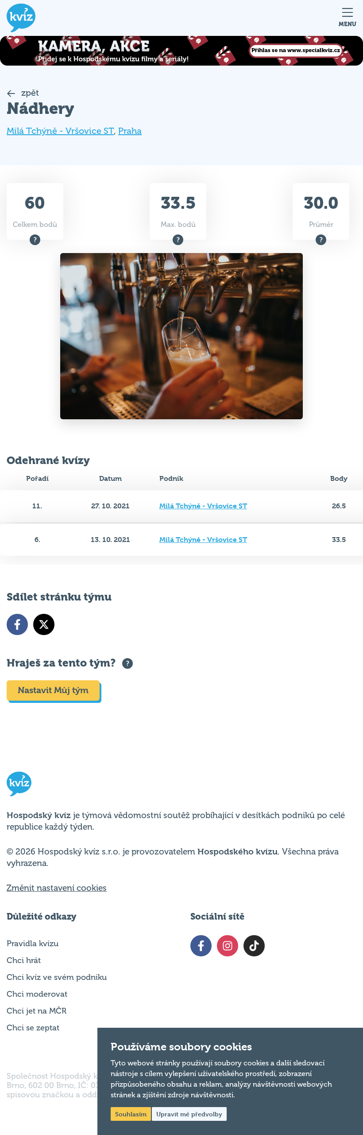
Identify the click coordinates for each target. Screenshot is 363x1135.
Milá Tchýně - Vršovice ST (60, 131)
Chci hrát (24, 960)
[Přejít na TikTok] (254, 945)
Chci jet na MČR (36, 1010)
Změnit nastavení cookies (57, 888)
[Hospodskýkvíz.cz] (21, 18)
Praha (130, 131)
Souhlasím (131, 1114)
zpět (29, 93)
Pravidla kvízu (32, 943)
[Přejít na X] (43, 624)
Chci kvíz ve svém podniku (57, 977)
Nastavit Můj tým (53, 690)
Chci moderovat (37, 994)
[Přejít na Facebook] (17, 624)
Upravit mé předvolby (189, 1114)
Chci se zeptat (33, 1027)
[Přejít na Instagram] (227, 945)
